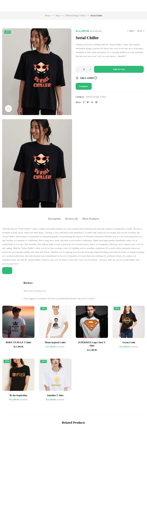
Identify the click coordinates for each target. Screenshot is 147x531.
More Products (90, 218)
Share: (78, 102)
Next (139, 31)
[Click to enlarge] (8, 108)
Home (47, 15)
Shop (58, 15)
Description (54, 218)
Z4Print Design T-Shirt (75, 15)
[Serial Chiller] (36, 163)
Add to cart (119, 69)
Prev (131, 31)
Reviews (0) (71, 218)
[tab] (54, 218)
